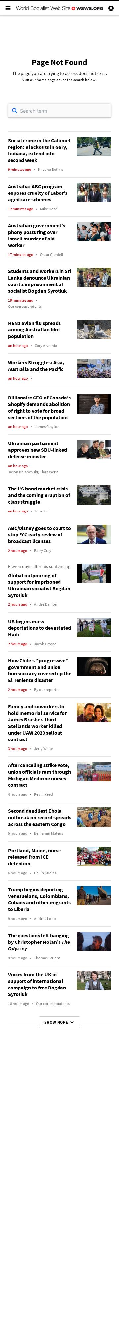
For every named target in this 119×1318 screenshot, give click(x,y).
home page (46, 79)
